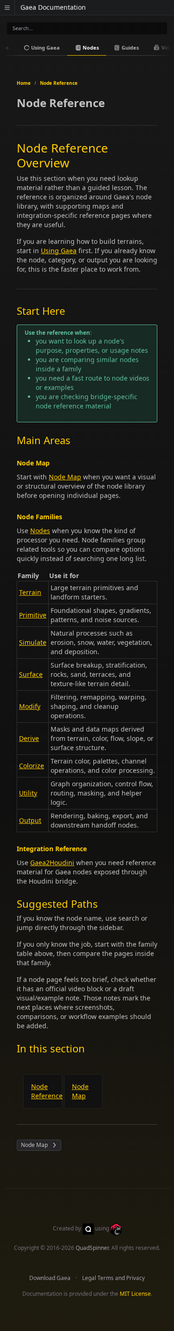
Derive (29, 738)
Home (24, 83)
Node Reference (58, 83)
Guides (129, 47)
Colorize (31, 765)
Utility (28, 793)
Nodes (90, 47)
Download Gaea (50, 1278)
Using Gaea (45, 47)
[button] (7, 7)
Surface (31, 674)
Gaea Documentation (53, 7)
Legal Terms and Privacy (113, 1278)
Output (30, 820)
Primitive (32, 615)
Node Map (65, 476)
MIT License (135, 1294)
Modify (29, 706)
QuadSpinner (92, 1248)
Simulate (32, 642)
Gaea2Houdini (52, 862)
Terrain (30, 592)
